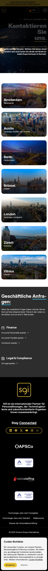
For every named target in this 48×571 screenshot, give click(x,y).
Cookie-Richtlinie (36, 559)
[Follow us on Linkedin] (10, 430)
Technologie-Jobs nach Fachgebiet (23, 513)
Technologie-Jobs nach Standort (16, 518)
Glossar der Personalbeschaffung (23, 523)
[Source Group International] (24, 390)
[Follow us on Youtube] (26, 430)
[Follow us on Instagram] (32, 430)
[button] (24, 24)
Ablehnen (24, 565)
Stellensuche (38, 518)
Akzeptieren (10, 565)
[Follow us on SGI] (37, 430)
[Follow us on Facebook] (16, 430)
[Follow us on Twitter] (21, 430)
